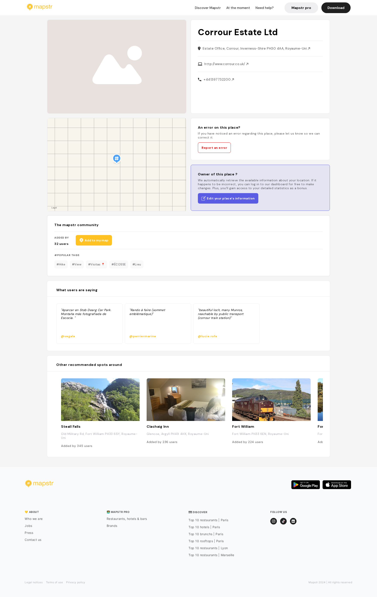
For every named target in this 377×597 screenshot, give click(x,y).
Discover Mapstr (208, 8)
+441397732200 (218, 79)
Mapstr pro (301, 7)
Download (335, 7)
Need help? (264, 8)
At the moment (238, 8)
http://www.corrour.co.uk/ (225, 64)
